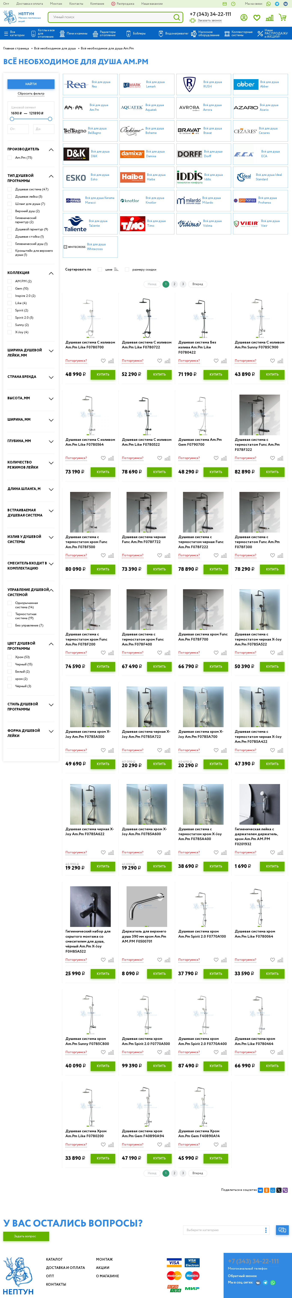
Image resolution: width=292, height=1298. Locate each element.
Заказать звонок (210, 21)
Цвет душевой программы (21, 646)
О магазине (107, 1276)
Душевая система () (32, 189)
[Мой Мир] (272, 1190)
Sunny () (22, 325)
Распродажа (126, 3)
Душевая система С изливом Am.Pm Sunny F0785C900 (259, 345)
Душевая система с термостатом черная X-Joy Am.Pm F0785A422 (258, 736)
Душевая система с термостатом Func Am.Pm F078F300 (257, 542)
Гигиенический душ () (31, 244)
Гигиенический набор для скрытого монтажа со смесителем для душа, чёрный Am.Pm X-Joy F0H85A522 (88, 941)
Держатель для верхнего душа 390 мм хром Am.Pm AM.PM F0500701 (144, 936)
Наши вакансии (152, 3)
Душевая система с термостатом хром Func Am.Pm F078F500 (86, 542)
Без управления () (29, 625)
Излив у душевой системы (24, 539)
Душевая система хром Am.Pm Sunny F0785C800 (87, 1041)
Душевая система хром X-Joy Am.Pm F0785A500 (88, 734)
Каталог (54, 1259)
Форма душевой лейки (23, 733)
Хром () (22, 657)
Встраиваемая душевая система (25, 513)
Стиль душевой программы (22, 707)
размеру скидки (144, 270)
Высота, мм (18, 398)
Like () (21, 303)
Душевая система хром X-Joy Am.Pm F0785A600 (144, 832)
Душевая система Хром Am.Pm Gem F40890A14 (199, 1134)
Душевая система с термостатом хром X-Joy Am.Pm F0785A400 (200, 834)
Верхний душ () (27, 211)
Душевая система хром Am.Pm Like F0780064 (255, 934)
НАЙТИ (31, 84)
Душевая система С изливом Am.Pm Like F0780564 (90, 442)
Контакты (76, 3)
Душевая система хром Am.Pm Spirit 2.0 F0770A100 (202, 934)
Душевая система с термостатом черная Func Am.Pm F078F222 (201, 542)
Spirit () (21, 310)
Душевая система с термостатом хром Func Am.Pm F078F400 (143, 639)
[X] (279, 1190)
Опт (6, 3)
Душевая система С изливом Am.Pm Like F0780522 (146, 442)
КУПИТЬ (103, 375)
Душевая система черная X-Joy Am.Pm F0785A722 (146, 734)
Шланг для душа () (30, 204)
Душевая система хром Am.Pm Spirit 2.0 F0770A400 (202, 1041)
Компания (97, 3)
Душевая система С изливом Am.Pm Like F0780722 (146, 345)
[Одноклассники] (266, 1190)
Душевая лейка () (28, 197)
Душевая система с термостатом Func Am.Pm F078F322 (257, 444)
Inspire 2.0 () (25, 296)
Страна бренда (21, 376)
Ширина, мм (19, 419)
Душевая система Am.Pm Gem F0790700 (200, 442)
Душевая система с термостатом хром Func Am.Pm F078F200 (86, 639)
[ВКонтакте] (260, 1190)
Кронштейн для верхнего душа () (34, 253)
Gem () (21, 289)
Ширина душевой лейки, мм (24, 353)
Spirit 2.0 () (24, 318)
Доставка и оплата (30, 3)
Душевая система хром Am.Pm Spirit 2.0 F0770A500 (146, 1041)
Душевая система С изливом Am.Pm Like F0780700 (90, 345)
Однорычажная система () (26, 605)
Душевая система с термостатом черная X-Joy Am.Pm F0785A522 (258, 639)
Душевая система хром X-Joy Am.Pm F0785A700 (200, 734)
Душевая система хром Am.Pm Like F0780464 (255, 1041)
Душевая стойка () (29, 237)
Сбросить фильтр (31, 93)
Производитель (23, 149)
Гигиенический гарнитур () (25, 220)
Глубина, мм (19, 441)
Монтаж (56, 3)
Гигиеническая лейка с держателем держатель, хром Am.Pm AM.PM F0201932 (256, 837)
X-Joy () (21, 332)
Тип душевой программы (20, 178)
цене (108, 270)
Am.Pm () (23, 158)
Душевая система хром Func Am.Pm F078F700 (203, 637)
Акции (102, 1267)
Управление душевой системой (28, 593)
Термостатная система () (25, 616)
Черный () (23, 664)
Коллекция (18, 273)
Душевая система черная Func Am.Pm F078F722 (144, 540)
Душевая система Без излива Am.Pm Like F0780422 (197, 347)
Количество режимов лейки (22, 465)
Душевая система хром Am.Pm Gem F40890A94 (143, 1134)
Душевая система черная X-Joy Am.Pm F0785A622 (89, 832)
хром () (21, 679)
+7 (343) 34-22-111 (210, 14)
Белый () (22, 672)
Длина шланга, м (24, 489)
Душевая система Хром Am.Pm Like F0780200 (85, 1134)
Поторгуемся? (76, 360)
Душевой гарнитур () (31, 229)
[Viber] (285, 1190)
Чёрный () (23, 686)
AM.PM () (23, 281)
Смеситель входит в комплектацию (27, 566)
